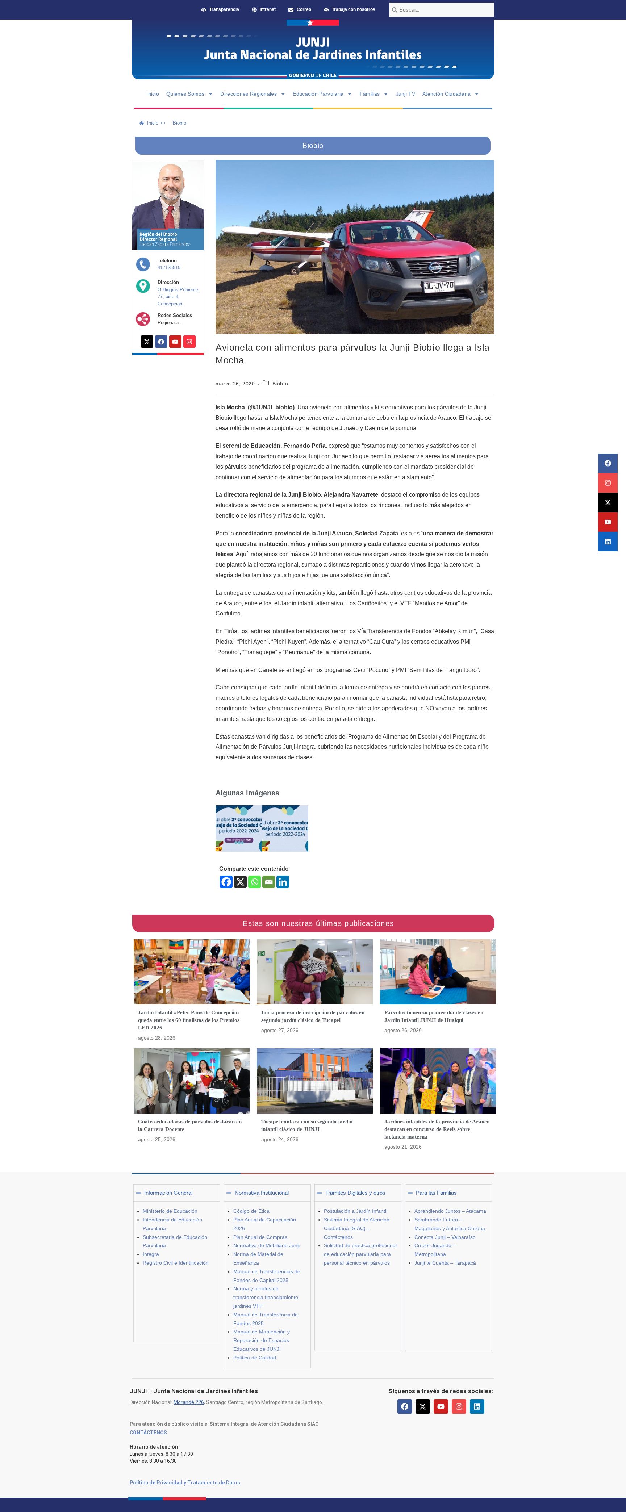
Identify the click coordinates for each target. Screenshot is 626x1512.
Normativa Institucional (262, 1193)
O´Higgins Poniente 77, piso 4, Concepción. (178, 296)
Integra (151, 1254)
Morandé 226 (189, 1402)
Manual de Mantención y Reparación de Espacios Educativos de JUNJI (261, 1340)
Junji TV (405, 94)
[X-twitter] (608, 502)
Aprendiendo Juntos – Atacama (450, 1211)
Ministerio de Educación (170, 1211)
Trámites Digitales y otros (355, 1193)
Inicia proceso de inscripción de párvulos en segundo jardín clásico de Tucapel (312, 1016)
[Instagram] (608, 483)
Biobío (280, 384)
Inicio (152, 94)
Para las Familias (436, 1193)
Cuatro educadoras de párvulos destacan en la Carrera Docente (190, 1125)
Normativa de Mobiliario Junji (266, 1245)
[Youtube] (608, 522)
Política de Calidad (254, 1358)
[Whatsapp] (254, 882)
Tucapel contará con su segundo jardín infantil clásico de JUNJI (306, 1125)
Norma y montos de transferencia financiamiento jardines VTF (265, 1297)
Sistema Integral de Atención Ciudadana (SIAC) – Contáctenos (356, 1228)
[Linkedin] (608, 541)
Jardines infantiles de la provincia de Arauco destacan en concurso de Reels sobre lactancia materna (437, 1129)
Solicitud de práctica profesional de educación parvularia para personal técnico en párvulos (360, 1254)
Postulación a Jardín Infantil (355, 1211)
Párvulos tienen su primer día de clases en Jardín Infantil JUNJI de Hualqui (433, 1016)
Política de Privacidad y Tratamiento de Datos (185, 1483)
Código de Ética (251, 1211)
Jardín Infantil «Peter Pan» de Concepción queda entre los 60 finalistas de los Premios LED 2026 (188, 1020)
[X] (240, 882)
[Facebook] (608, 463)
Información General (168, 1193)
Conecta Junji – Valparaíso (445, 1237)
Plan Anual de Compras (260, 1237)
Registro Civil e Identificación (176, 1263)
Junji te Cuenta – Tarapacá (445, 1263)
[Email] (268, 882)
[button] (177, 1193)
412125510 (169, 267)
